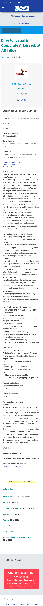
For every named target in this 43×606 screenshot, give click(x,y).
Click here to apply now (12, 467)
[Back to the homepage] (22, 8)
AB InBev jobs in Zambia (12, 167)
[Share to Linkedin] (18, 99)
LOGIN (11, 30)
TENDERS (20, 3)
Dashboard (5, 57)
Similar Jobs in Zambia (11, 162)
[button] (21, 15)
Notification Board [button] (12, 560)
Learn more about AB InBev (13, 164)
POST (6, 3)
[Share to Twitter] (22, 99)
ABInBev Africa (21, 84)
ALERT (12, 3)
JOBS (27, 3)
